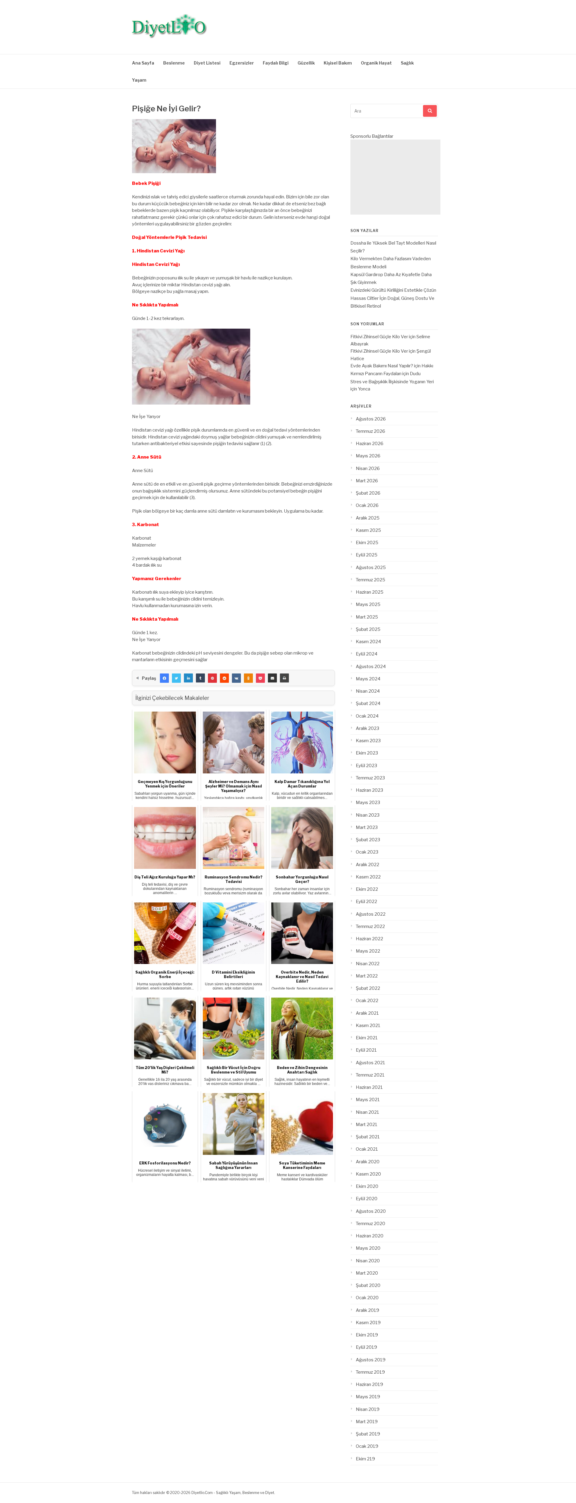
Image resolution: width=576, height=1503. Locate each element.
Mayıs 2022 (368, 951)
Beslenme (174, 62)
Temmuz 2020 (370, 1223)
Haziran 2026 (369, 443)
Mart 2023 (367, 827)
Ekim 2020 (367, 1186)
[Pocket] (260, 678)
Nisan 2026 (368, 468)
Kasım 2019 (368, 1322)
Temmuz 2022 (370, 926)
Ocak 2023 (367, 852)
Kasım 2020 (368, 1174)
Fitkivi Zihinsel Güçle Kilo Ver (379, 336)
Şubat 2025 (368, 629)
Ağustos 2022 (371, 914)
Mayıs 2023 (368, 802)
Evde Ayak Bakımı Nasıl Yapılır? (381, 366)
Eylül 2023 (366, 765)
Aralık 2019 (367, 1310)
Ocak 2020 (367, 1297)
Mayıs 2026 (368, 456)
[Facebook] (164, 678)
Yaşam (139, 80)
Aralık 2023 (367, 728)
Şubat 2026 (368, 493)
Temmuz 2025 (370, 580)
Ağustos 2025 (371, 567)
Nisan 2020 (368, 1261)
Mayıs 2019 (368, 1396)
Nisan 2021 (367, 1112)
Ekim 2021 (367, 1038)
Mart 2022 (367, 976)
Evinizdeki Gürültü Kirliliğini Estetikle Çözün (393, 290)
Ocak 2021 (367, 1149)
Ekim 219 (365, 1459)
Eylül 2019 (366, 1347)
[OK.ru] (248, 678)
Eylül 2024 (366, 654)
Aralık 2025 (368, 518)
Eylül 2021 (366, 1050)
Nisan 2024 (368, 691)
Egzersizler (242, 62)
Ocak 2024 (367, 716)
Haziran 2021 (369, 1087)
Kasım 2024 (368, 641)
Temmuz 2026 (370, 431)
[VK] (236, 678)
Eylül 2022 (366, 901)
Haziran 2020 (369, 1236)
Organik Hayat (376, 62)
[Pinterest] (212, 678)
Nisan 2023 (368, 815)
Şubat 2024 (368, 703)
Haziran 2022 (369, 938)
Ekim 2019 (367, 1335)
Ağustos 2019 (371, 1360)
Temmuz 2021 (370, 1075)
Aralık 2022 (367, 864)
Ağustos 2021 (370, 1062)
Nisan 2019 (368, 1409)
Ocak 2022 (367, 1000)
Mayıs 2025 (368, 604)
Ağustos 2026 (371, 419)
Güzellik (306, 62)
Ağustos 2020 (371, 1211)
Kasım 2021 (368, 1025)
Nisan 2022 (368, 963)
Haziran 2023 (369, 790)
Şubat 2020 (368, 1285)
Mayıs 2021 (368, 1099)
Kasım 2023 (368, 740)
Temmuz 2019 (370, 1372)
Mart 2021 (366, 1124)
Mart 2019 (367, 1421)
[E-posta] (272, 678)
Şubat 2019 (368, 1434)
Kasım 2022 (368, 877)
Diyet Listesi (207, 62)
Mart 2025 (367, 617)
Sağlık (407, 62)
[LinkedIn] (188, 678)
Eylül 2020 (366, 1198)
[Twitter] (176, 678)
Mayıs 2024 (368, 679)
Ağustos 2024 (371, 666)
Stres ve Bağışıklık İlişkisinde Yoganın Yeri (392, 381)
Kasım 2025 (368, 530)
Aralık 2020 (368, 1161)
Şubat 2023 (368, 839)
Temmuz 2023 (370, 778)
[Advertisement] (395, 177)
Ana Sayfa (143, 62)
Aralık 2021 (367, 1013)
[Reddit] (224, 678)
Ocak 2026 (367, 505)
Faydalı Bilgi (276, 62)
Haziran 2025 (369, 592)
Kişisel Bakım (338, 62)
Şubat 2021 (368, 1137)
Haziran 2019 (369, 1384)
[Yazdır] (284, 678)
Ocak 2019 (367, 1446)
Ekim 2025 (367, 542)
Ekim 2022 (367, 889)
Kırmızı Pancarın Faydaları (375, 373)
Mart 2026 (367, 480)
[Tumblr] (200, 678)
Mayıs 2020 (368, 1248)
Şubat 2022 (368, 988)
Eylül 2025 (366, 555)
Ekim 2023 (367, 753)
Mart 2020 (367, 1273)
